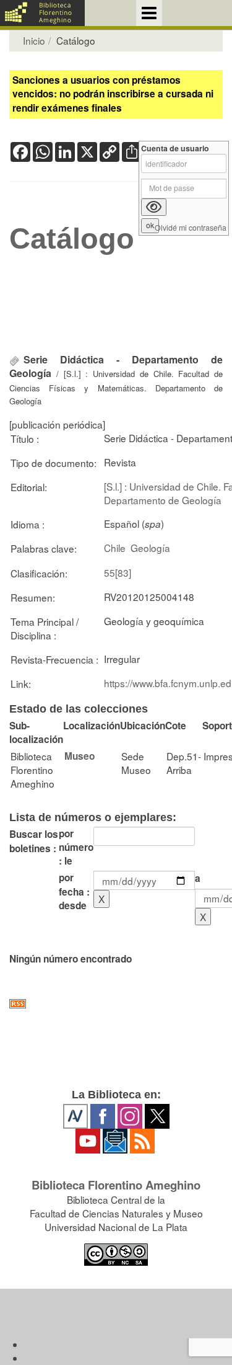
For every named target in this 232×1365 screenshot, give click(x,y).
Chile (115, 547)
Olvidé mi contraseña (190, 228)
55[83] (117, 572)
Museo (79, 756)
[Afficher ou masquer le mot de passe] (153, 207)
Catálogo (71, 239)
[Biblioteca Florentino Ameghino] (42, 13)
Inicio (34, 40)
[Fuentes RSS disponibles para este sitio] (116, 1003)
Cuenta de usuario (175, 148)
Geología (150, 547)
